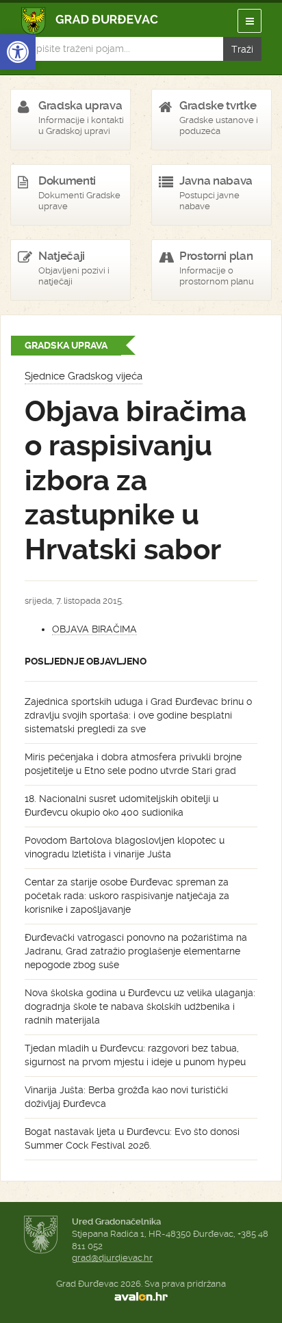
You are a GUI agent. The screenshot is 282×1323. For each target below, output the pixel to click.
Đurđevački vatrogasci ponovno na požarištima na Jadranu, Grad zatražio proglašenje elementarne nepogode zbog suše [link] (136, 951)
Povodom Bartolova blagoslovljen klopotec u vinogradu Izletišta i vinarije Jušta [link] (125, 847)
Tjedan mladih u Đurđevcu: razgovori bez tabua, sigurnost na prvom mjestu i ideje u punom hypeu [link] (135, 1055)
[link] (18, 52)
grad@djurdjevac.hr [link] (112, 1258)
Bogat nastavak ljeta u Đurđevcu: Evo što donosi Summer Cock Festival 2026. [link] (132, 1138)
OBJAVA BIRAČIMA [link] (94, 629)
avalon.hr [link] (141, 1296)
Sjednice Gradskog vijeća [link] (83, 376)
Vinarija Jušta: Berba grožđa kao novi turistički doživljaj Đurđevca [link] (126, 1096)
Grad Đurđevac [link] (90, 21)
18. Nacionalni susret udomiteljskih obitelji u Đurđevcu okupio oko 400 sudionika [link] (121, 805)
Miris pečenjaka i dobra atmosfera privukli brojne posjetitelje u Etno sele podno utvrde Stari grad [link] (133, 763)
